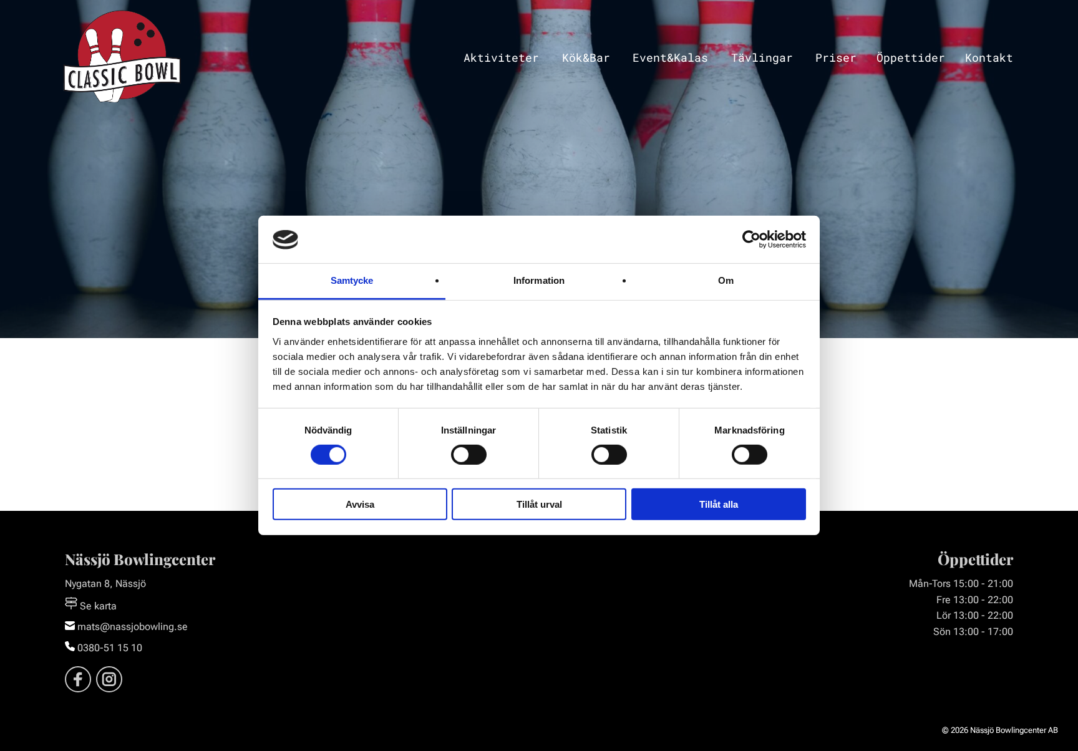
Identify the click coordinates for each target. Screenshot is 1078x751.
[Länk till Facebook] (78, 679)
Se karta (97, 606)
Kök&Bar (586, 58)
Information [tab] (539, 281)
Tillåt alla (718, 505)
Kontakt (989, 58)
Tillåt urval (539, 505)
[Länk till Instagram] (109, 679)
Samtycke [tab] (352, 281)
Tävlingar (762, 58)
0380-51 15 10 (108, 648)
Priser (836, 58)
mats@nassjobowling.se (131, 626)
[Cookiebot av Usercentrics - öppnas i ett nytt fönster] (751, 239)
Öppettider (910, 58)
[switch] (469, 455)
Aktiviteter (501, 58)
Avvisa (360, 505)
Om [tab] (726, 281)
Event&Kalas (670, 58)
